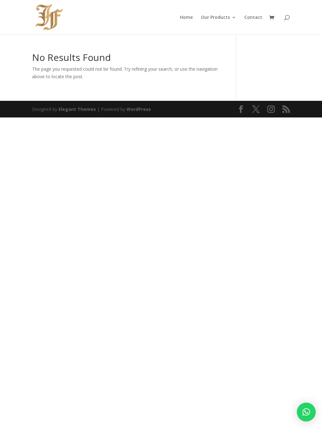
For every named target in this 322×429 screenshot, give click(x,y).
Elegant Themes (77, 109)
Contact (253, 17)
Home (186, 17)
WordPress (138, 109)
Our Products (215, 17)
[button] (306, 412)
